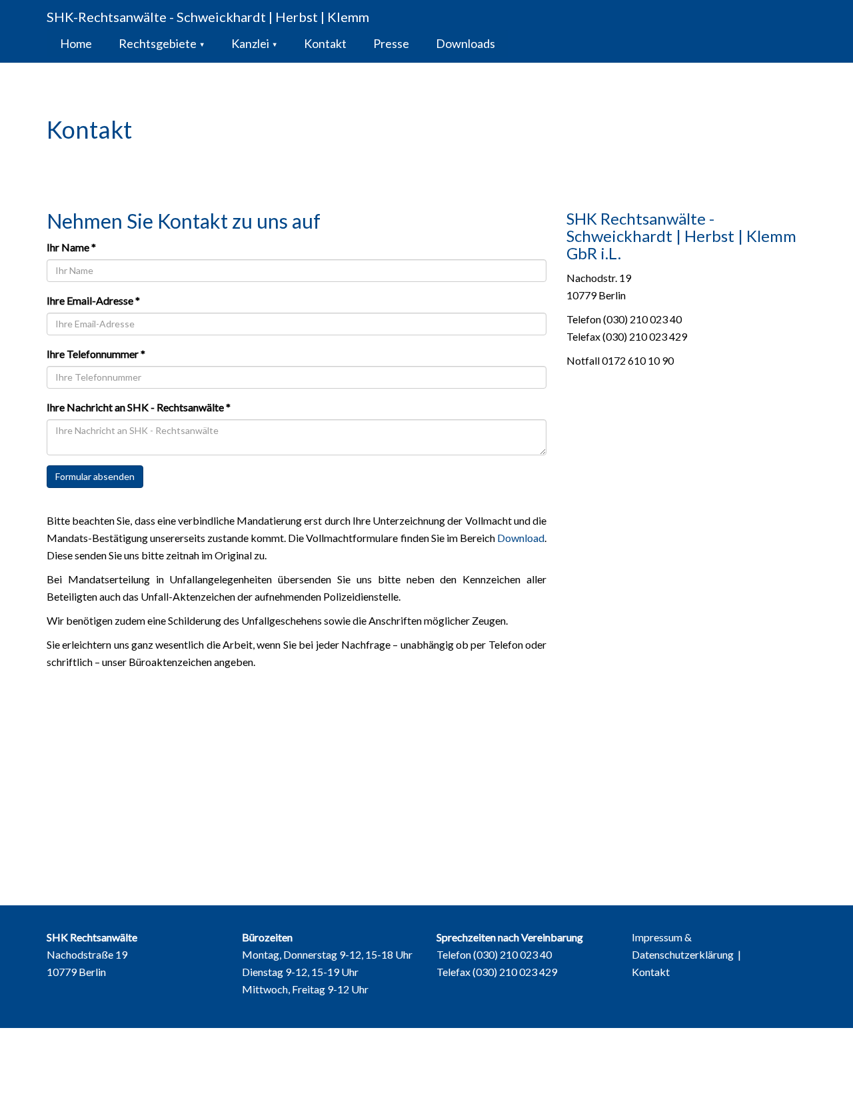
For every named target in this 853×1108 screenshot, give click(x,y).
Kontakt (325, 43)
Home (76, 43)
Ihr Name (71, 247)
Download (520, 537)
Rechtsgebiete (162, 43)
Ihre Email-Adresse (93, 300)
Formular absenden (95, 476)
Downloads (465, 43)
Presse (391, 43)
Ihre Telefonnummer (96, 353)
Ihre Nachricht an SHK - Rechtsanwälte (139, 407)
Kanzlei (254, 43)
